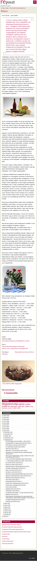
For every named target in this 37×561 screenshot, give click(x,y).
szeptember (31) (9, 438)
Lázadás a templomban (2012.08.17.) (16, 468)
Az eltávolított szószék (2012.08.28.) (15, 447)
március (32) (8, 511)
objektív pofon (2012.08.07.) (13, 489)
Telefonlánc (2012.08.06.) (13, 490)
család (27, 406)
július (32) (7, 503)
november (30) (8, 434)
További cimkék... (16, 408)
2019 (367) (6, 417)
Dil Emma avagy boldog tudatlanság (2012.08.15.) (19, 474)
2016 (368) (6, 423)
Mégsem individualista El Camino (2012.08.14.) (18, 476)
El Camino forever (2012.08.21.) (14, 462)
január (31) (7, 514)
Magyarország (10, 404)
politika (27, 404)
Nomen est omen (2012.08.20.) (14, 464)
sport (19, 406)
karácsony (4, 408)
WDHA (33, 558)
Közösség (4, 536)
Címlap (2, 8)
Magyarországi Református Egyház (11, 524)
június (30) (7, 505)
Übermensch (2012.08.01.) (13, 501)
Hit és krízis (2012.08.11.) (12, 479)
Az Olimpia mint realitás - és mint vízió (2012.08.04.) (20, 492)
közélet (4, 406)
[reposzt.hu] (7, 4)
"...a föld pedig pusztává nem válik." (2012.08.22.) (19, 461)
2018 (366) (6, 419)
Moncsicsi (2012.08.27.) (12, 448)
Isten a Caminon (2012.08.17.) (14, 470)
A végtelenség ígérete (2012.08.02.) (15, 499)
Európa (31, 406)
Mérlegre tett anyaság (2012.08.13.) (15, 477)
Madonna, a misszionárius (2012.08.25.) (16, 450)
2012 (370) (6, 430)
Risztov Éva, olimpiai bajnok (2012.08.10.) (17, 483)
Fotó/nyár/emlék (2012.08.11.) (14, 481)
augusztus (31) (9, 439)
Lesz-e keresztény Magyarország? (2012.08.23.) (19, 459)
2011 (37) (5, 516)
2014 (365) (6, 427)
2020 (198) (6, 415)
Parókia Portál (6, 534)
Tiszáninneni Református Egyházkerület (12, 529)
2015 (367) (6, 425)
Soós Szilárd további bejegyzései (17, 8)
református (13, 406)
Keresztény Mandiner (7, 543)
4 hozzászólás (11, 393)
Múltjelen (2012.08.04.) (12, 494)
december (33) (8, 432)
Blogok (7, 8)
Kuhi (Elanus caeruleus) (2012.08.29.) (16, 445)
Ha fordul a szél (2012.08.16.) (14, 472)
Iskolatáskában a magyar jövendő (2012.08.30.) (18, 443)
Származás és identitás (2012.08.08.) (16, 485)
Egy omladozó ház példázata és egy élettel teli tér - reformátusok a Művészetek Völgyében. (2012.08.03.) (20, 497)
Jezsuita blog (5, 539)
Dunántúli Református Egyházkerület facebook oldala (16, 531)
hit (9, 406)
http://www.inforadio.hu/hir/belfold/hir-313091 (15, 341)
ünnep (10, 408)
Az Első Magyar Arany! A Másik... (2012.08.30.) (18, 441)
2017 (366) (6, 421)
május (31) (7, 507)
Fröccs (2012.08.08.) (11, 487)
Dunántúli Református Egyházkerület (12, 527)
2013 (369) (6, 428)
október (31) (8, 436)
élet (23, 406)
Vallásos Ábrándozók (7, 541)
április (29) (7, 509)
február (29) (8, 512)
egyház (21, 404)
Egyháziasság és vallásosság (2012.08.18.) (17, 466)
